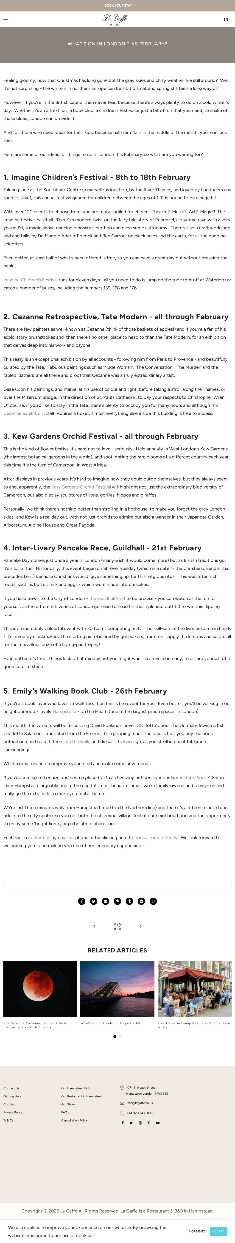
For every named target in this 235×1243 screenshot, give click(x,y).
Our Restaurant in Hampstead (81, 1096)
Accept (218, 1231)
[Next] (225, 1000)
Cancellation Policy (74, 1120)
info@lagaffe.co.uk (140, 1103)
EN (226, 19)
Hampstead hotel (189, 777)
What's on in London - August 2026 (111, 1023)
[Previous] (9, 1000)
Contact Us (11, 1088)
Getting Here (12, 1096)
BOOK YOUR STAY (117, 5)
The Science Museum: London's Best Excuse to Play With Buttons (35, 1025)
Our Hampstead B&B (75, 1088)
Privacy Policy (12, 1112)
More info (197, 1231)
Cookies (9, 1104)
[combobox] (222, 19)
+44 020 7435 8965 (140, 1113)
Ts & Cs (8, 1120)
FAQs (65, 1112)
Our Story (68, 1104)
